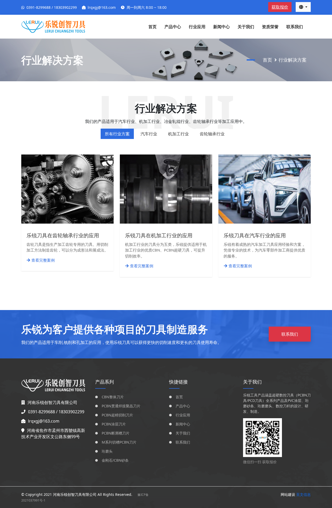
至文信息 (303, 494)
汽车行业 (149, 134)
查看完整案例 (43, 260)
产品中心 (183, 405)
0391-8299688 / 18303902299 (51, 7)
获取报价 (280, 7)
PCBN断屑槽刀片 (115, 433)
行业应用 (183, 415)
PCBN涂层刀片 (114, 424)
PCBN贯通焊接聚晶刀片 (121, 405)
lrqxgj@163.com (102, 7)
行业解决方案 (293, 60)
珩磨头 (107, 451)
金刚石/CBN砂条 (115, 460)
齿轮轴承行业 (212, 134)
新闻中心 (183, 424)
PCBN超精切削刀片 (117, 415)
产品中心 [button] (172, 27)
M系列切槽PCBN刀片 (119, 442)
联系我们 (294, 27)
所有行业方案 (117, 134)
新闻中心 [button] (221, 27)
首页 (152, 27)
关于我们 (246, 27)
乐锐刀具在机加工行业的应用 (158, 235)
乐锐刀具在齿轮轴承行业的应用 (62, 235)
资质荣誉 (270, 27)
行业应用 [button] (197, 27)
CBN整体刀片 (113, 396)
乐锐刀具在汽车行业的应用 (255, 235)
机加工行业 (178, 134)
